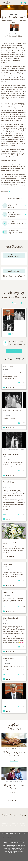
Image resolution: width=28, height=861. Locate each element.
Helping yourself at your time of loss (14, 752)
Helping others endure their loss (14, 785)
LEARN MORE (14, 760)
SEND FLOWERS (11, 556)
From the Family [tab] (20, 359)
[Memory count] (5, 303)
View (18, 333)
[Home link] (5, 2)
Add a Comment (10, 387)
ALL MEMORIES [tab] (8, 359)
